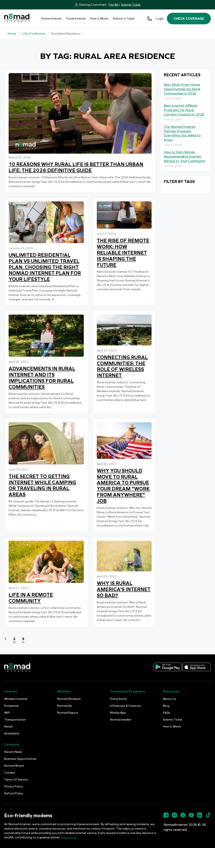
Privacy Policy (13, 786)
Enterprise (11, 706)
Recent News (13, 752)
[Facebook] (166, 816)
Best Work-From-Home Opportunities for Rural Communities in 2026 (182, 89)
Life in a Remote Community (31, 598)
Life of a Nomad (33, 33)
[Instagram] (174, 816)
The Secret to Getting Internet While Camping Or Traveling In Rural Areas (42, 485)
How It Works (172, 726)
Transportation (15, 719)
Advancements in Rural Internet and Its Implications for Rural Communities (42, 378)
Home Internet (51, 18)
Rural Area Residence (65, 33)
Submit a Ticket (124, 18)
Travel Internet (76, 18)
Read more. (69, 837)
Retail (8, 726)
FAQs (166, 712)
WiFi (7, 712)
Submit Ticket (131, 4)
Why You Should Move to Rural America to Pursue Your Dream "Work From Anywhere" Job (123, 486)
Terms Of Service (16, 779)
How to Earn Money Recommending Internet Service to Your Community (185, 156)
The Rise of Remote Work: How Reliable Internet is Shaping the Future (123, 253)
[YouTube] (191, 816)
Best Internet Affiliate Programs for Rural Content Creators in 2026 (184, 110)
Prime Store (118, 699)
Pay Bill (113, 4)
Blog (166, 706)
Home (12, 33)
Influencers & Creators (125, 706)
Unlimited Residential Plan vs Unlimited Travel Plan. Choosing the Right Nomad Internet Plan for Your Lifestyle (45, 267)
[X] (182, 816)
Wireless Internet (16, 699)
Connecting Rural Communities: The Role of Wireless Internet (122, 366)
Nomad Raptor (67, 712)
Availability (12, 733)
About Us (169, 699)
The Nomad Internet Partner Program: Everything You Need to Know (182, 133)
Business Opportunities (20, 759)
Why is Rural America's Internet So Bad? (124, 589)
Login (160, 18)
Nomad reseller (120, 719)
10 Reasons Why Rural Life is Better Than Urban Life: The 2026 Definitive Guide (76, 167)
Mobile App (118, 712)
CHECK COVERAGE (189, 19)
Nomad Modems (69, 699)
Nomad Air (64, 706)
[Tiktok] (208, 816)
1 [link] (5, 639)
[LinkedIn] (199, 816)
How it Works (99, 18)
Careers (9, 772)
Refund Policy (13, 793)
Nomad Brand (14, 766)
